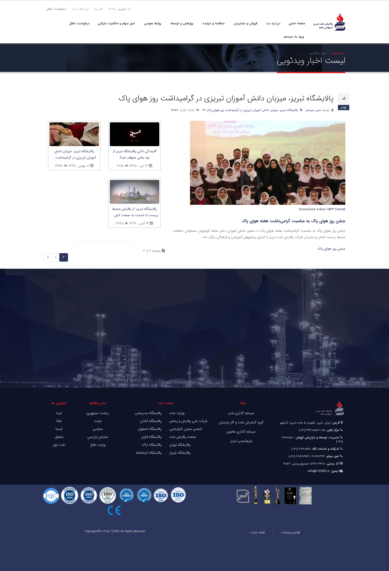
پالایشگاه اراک (151, 445)
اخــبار (98, 9)
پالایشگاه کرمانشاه (148, 453)
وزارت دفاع (97, 445)
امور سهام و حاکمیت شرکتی (116, 23)
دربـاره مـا (273, 23)
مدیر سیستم (313, 110)
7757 (174, 110)
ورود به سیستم (294, 36)
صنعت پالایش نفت (182, 437)
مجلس (98, 429)
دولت (98, 421)
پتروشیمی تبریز (241, 441)
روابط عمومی (152, 23)
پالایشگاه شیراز (179, 453)
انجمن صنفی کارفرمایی (185, 429)
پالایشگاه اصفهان (149, 429)
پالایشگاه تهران (179, 445)
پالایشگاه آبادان (150, 421)
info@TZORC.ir (318, 471)
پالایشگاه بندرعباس (148, 413)
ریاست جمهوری (98, 413)
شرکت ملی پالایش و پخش (188, 421)
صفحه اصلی (296, 23)
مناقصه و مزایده (213, 23)
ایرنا (59, 413)
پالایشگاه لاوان (151, 437)
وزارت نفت (176, 413)
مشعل (59, 437)
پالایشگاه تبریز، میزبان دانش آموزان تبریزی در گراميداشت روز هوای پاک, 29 (250, 110)
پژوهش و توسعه (181, 23)
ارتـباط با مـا (80, 9)
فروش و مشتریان (245, 23)
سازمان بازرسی (97, 437)
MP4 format (336, 209)
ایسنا (59, 429)
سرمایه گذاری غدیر (241, 413)
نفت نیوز (59, 445)
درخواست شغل (79, 23)
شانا (59, 421)
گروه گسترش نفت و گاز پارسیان (241, 422)
